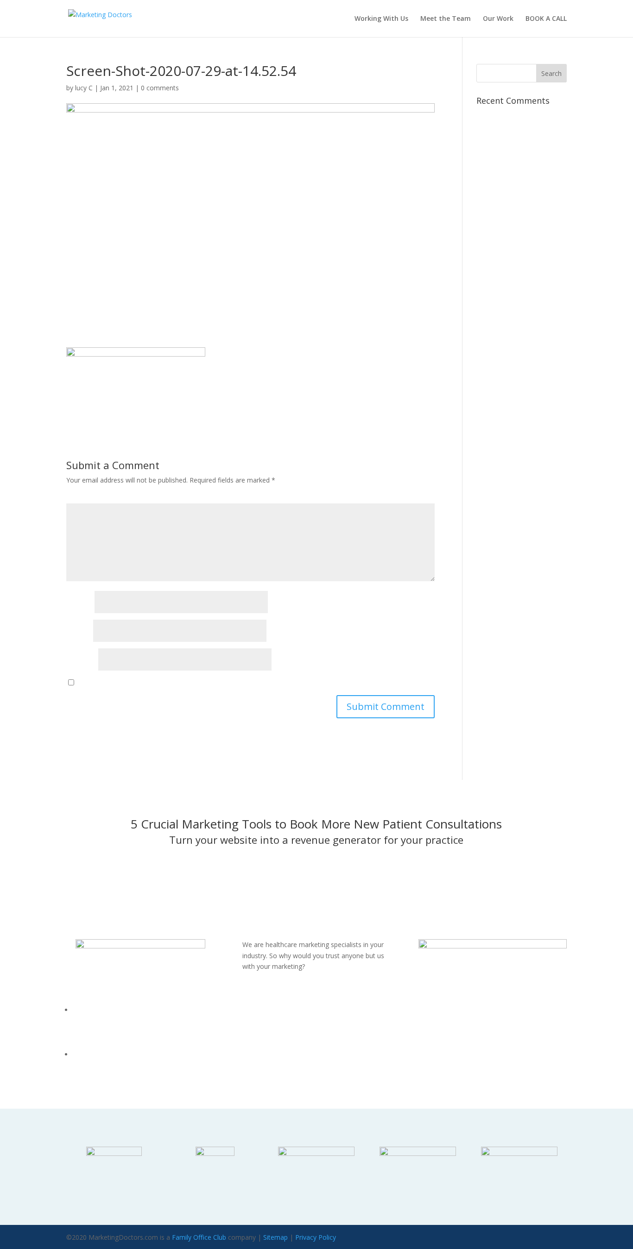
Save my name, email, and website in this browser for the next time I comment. (217, 682)
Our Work (498, 19)
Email (78, 631)
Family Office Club (199, 1237)
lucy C (84, 87)
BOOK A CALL (546, 19)
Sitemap (275, 1237)
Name (79, 602)
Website (81, 659)
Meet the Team (445, 19)
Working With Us (381, 19)
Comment (86, 497)
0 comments (160, 87)
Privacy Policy (315, 1237)
